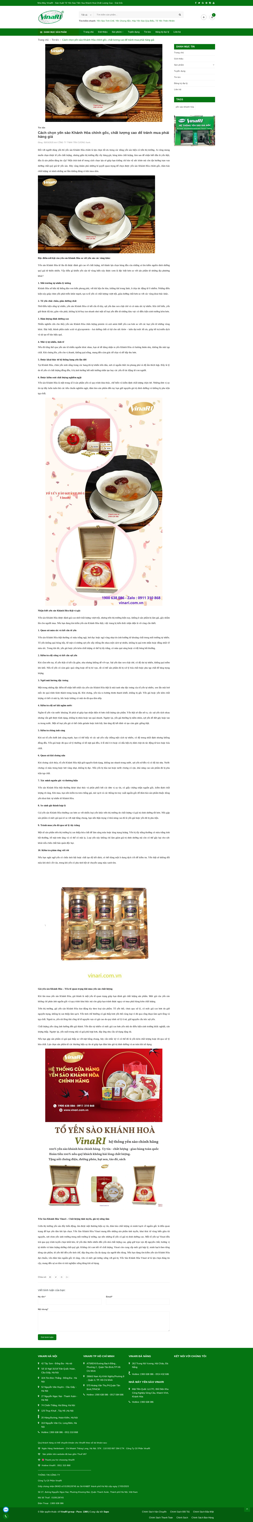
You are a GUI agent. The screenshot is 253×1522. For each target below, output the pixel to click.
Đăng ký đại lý (162, 32)
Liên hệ (177, 32)
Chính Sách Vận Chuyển (154, 1511)
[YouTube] (213, 3)
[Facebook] (195, 3)
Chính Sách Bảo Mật (203, 1511)
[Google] (203, 3)
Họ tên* (42, 1296)
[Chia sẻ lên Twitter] (56, 1277)
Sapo (106, 1511)
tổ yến (48, 712)
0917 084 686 (116, 1394)
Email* (109, 1296)
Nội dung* (43, 1309)
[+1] (67, 1277)
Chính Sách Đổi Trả (180, 1511)
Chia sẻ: (42, 1277)
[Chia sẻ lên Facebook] (50, 1277)
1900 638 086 (56, 1432)
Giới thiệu (102, 32)
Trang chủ (88, 32)
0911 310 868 (71, 1432)
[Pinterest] (206, 3)
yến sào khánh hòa (185, 107)
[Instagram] (210, 3)
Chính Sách (182, 1517)
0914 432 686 (162, 1374)
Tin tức (147, 32)
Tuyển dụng (134, 32)
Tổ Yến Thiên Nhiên (165, 21)
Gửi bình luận (47, 1337)
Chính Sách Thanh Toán (161, 1517)
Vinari (163, 1236)
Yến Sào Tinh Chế (105, 21)
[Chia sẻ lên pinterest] (61, 1277)
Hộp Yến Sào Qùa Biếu (143, 21)
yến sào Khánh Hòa (75, 150)
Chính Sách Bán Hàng (203, 1517)
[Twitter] (199, 3)
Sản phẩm (117, 32)
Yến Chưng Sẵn (123, 21)
